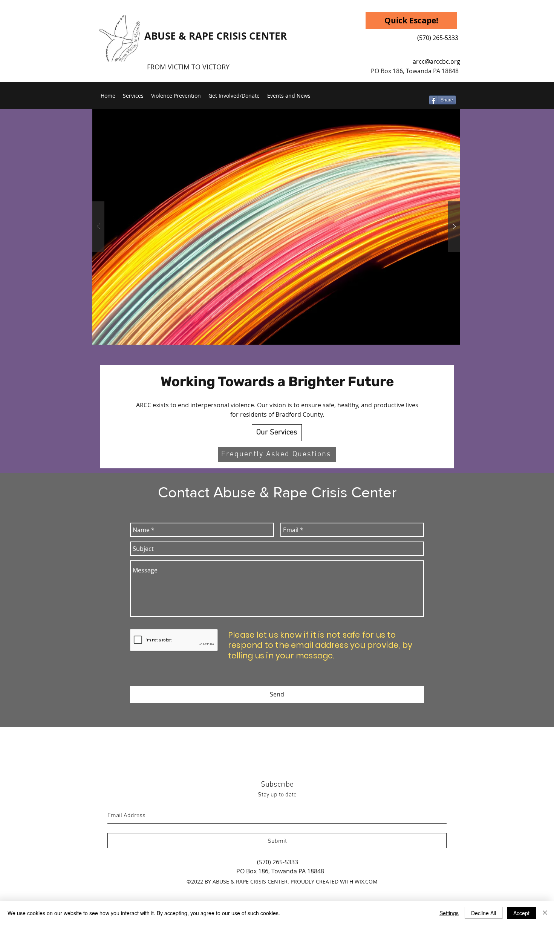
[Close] (544, 913)
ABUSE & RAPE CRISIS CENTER (215, 36)
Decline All (483, 913)
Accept (521, 913)
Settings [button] (449, 913)
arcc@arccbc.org (436, 61)
